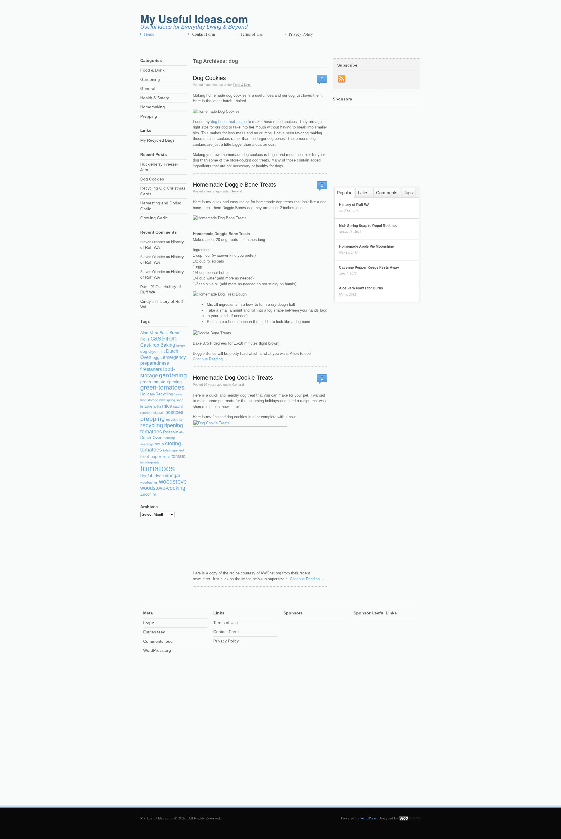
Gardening (150, 79)
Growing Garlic (154, 218)
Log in (149, 623)
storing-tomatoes (161, 447)
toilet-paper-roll (173, 450)
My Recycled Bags (157, 140)
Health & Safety (154, 97)
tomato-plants (150, 462)
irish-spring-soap (171, 400)
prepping (152, 418)
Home (149, 34)
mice (167, 406)
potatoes (174, 412)
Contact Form (203, 34)
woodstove (173, 481)
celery (180, 345)
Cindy (145, 301)
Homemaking (152, 107)
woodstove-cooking (162, 488)
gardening (173, 375)
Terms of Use (251, 34)
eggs (157, 357)
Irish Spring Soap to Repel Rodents (368, 226)
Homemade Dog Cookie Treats (233, 377)
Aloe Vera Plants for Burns (361, 288)
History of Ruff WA (354, 205)
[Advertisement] (246, 47)
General (236, 191)
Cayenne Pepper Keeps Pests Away (369, 267)
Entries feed (154, 632)
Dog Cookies (209, 78)
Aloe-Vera (149, 333)
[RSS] (341, 79)
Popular (344, 192)
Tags (408, 192)
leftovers (148, 406)
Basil (164, 333)
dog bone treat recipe (229, 121)
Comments (386, 192)
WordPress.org (157, 650)
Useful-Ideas (152, 476)
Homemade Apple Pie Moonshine (366, 246)
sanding (169, 438)
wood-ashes (149, 482)
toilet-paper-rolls (155, 456)
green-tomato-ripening (161, 382)
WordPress (368, 818)
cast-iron (163, 338)
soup (159, 444)
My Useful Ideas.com (194, 18)
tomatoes (157, 468)
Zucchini (148, 494)
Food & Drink (242, 84)
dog (143, 351)
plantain (158, 412)
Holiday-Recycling (156, 394)
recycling (151, 425)
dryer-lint (156, 351)
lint (159, 406)
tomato (179, 456)
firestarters (151, 369)
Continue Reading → (210, 359)
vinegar (172, 475)
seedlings (147, 444)
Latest (364, 192)
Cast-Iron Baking (157, 345)
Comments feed (158, 641)
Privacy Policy (301, 34)
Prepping (148, 116)
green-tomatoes (162, 387)
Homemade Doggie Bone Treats (234, 184)
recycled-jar (174, 419)
